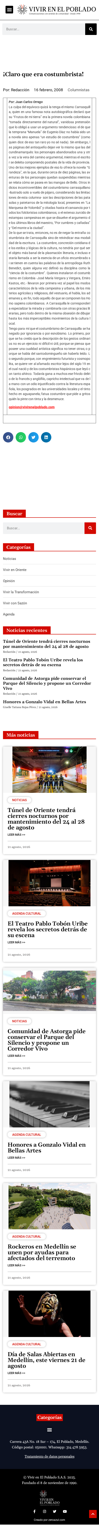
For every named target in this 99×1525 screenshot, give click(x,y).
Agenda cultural (26, 913)
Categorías (50, 1418)
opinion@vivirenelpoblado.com (32, 407)
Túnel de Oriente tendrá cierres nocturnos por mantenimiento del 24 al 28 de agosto (46, 644)
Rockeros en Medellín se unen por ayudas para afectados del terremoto (42, 1252)
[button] (9, 9)
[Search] (91, 29)
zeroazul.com (56, 1520)
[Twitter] (54, 1511)
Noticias (19, 800)
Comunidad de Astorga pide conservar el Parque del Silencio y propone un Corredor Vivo (47, 683)
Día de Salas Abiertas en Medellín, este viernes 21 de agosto (46, 1360)
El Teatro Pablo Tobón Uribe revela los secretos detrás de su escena (43, 662)
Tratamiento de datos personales (49, 1456)
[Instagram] (44, 1511)
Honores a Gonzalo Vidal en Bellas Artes (44, 702)
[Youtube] (64, 1511)
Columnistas (79, 90)
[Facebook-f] (34, 1511)
